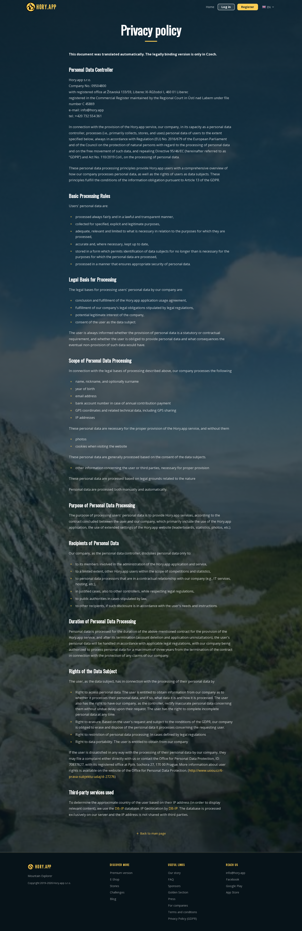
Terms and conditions (182, 912)
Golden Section (178, 892)
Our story (174, 873)
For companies (178, 905)
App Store (232, 892)
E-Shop (114, 879)
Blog (113, 899)
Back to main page (152, 833)
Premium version (121, 873)
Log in (226, 7)
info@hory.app (235, 873)
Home (210, 7)
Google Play (234, 886)
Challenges (117, 892)
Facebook (232, 879)
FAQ (171, 879)
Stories (114, 886)
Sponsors (174, 886)
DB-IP (119, 808)
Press (171, 899)
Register (247, 7)
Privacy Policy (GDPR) (182, 919)
